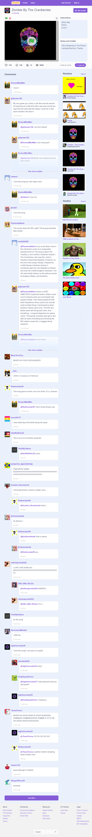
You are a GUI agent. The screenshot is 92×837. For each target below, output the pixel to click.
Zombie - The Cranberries (76, 145)
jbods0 (14, 207)
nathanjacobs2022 (19, 562)
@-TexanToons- (27, 736)
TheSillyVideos (24, 448)
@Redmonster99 (27, 407)
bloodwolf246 (24, 661)
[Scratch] (15, 3)
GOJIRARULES (17, 433)
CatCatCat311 (71, 122)
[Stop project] (10, 18)
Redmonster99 (17, 386)
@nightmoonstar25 (28, 666)
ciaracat (16, 13)
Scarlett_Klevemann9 (20, 485)
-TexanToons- (16, 710)
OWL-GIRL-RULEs (26, 583)
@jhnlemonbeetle (27, 536)
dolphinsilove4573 (73, 146)
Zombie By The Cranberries (76, 96)
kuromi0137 (16, 417)
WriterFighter (71, 98)
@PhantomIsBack (28, 246)
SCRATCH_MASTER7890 (22, 464)
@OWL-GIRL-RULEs (29, 604)
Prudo (69, 120)
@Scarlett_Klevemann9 (30, 505)
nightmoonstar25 (18, 645)
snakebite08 (23, 241)
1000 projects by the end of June (72, 239)
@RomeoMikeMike (28, 142)
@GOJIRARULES (27, 453)
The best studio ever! (71, 278)
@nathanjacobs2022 (29, 588)
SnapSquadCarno (25, 676)
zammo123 (15, 765)
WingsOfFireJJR (18, 780)
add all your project (70, 220)
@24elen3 (24, 197)
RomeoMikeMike (18, 83)
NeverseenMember (19, 630)
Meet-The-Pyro (17, 355)
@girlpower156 (26, 127)
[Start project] (6, 18)
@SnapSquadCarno (29, 700)
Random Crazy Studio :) (72, 258)
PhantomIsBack (17, 223)
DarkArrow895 (72, 195)
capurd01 (70, 171)
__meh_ (14, 371)
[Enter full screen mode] (57, 18)
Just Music (67, 297)
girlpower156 (16, 98)
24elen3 (14, 176)
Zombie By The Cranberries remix (76, 169)
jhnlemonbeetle (17, 516)
